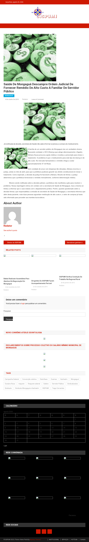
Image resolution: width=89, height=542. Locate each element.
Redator (25, 99)
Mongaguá (75, 379)
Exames (54, 379)
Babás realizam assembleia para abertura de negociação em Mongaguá (16, 281)
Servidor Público (58, 384)
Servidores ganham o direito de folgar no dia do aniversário (76, 242)
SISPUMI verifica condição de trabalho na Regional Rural (70, 278)
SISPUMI (45, 388)
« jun (5, 446)
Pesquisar (7, 311)
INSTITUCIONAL (54, 539)
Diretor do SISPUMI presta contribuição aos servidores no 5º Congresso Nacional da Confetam (15, 242)
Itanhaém (63, 379)
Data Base (44, 379)
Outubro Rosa (10, 384)
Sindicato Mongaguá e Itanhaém (27, 388)
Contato (82, 539)
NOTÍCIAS (74, 539)
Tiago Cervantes (58, 388)
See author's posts (10, 230)
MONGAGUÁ (9, 95)
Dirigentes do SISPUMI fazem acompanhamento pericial (42, 282)
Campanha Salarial (12, 379)
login (23, 303)
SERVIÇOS (65, 539)
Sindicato (8, 388)
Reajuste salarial (34, 384)
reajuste (21, 384)
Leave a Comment (38, 99)
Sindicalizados (72, 384)
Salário (46, 384)
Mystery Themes (35, 539)
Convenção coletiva (29, 379)
